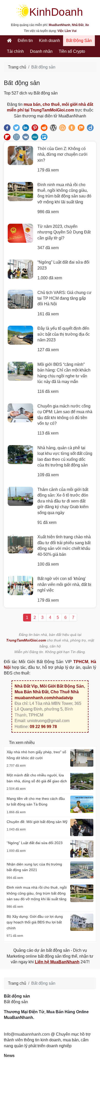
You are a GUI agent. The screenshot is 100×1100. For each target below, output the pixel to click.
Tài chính (15, 51)
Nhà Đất (78, 25)
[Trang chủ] (9, 40)
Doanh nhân (41, 51)
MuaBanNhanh (59, 25)
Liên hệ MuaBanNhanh (57, 962)
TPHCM (80, 662)
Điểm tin (25, 40)
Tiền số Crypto (72, 51)
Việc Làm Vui (66, 31)
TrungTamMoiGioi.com (26, 640)
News (9, 1055)
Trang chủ (17, 67)
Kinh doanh (49, 40)
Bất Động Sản (79, 40)
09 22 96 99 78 (43, 726)
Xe (87, 25)
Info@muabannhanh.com (27, 1034)
